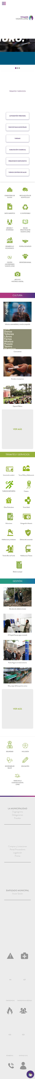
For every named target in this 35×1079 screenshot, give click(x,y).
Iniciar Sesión (17, 893)
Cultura (17, 295)
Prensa (17, 855)
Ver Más (17, 429)
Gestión (17, 581)
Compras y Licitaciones (17, 846)
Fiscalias (17, 818)
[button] (4, 3)
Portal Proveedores (17, 849)
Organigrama (17, 811)
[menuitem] (17, 811)
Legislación (17, 852)
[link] (24, 20)
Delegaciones (17, 814)
